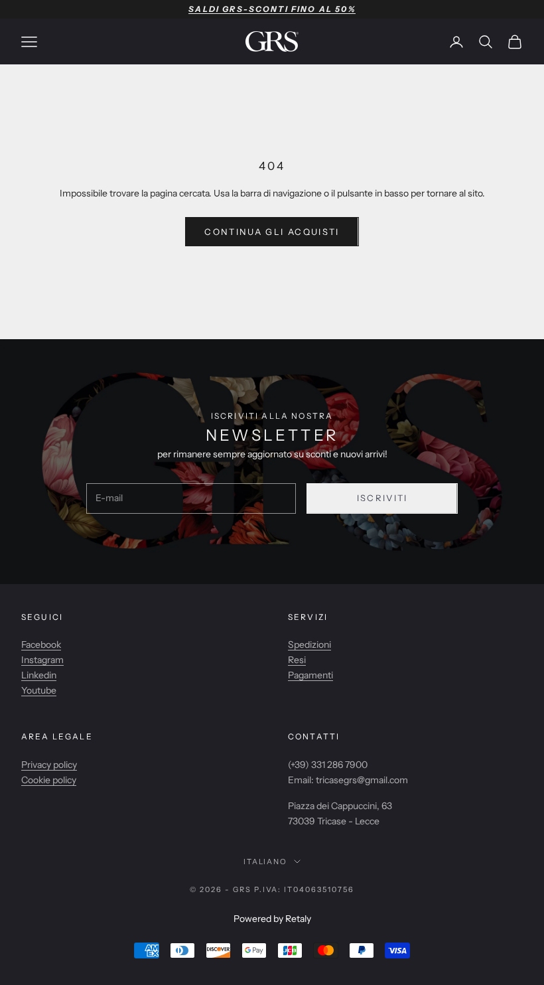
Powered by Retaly (272, 919)
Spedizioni (309, 644)
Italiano (265, 861)
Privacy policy (49, 765)
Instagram (42, 660)
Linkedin (38, 675)
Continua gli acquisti (271, 231)
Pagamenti (310, 675)
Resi (297, 660)
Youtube (38, 690)
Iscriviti (382, 498)
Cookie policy (48, 780)
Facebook (41, 644)
